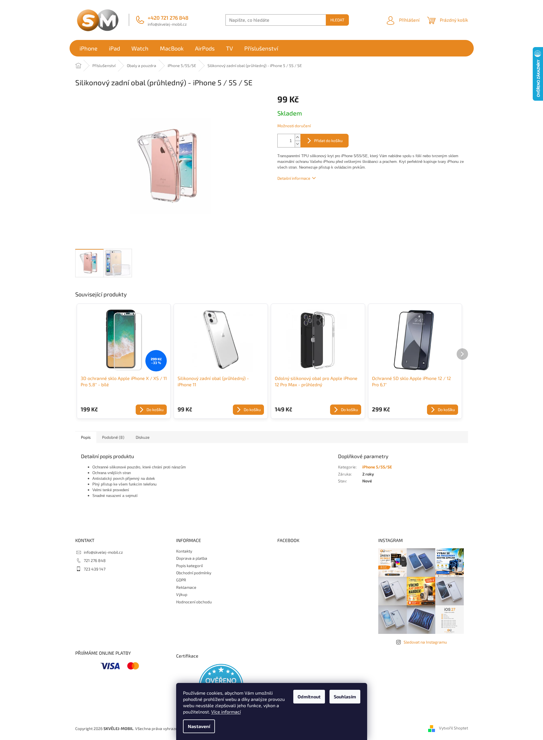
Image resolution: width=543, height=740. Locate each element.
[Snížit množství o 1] (297, 144)
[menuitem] (88, 48)
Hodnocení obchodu (194, 601)
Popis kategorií (189, 565)
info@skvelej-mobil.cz (167, 24)
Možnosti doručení (294, 125)
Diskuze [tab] (143, 437)
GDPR (181, 579)
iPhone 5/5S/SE (377, 466)
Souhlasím (345, 696)
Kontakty (184, 551)
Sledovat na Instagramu (425, 642)
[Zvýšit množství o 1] (297, 137)
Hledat (337, 19)
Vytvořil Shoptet (453, 727)
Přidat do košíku (328, 140)
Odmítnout (309, 696)
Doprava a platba (191, 558)
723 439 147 (94, 569)
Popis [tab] (86, 437)
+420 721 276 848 (168, 18)
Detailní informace (293, 178)
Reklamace (186, 587)
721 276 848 (95, 560)
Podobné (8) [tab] (113, 437)
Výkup (181, 594)
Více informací (226, 711)
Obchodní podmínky (193, 572)
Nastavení (199, 726)
